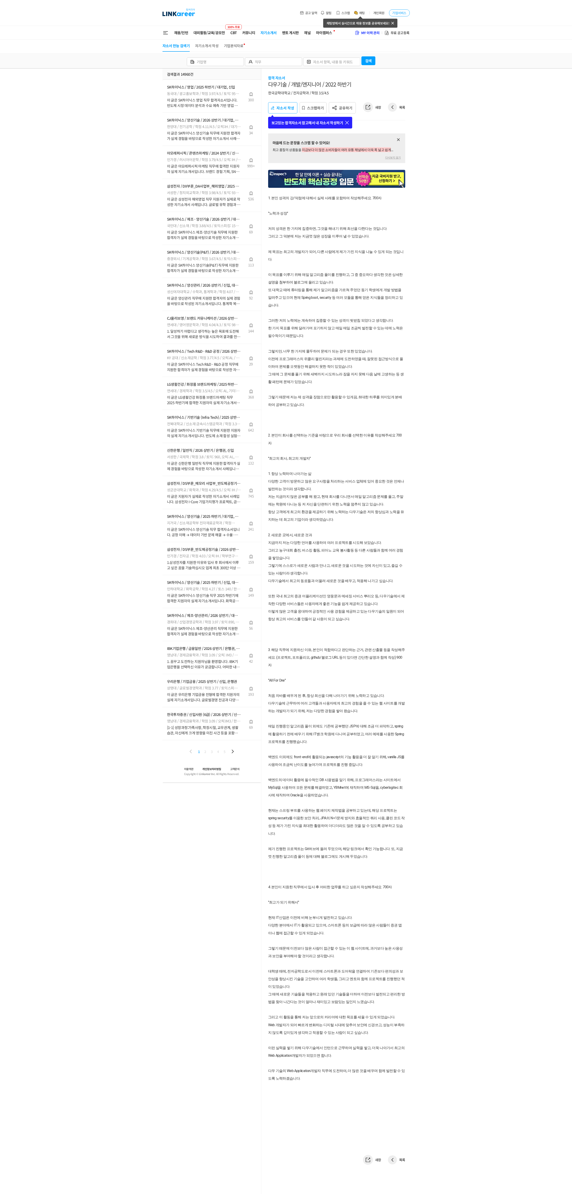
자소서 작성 (285, 108)
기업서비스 (399, 13)
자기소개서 (268, 32)
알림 (329, 13)
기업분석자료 (233, 45)
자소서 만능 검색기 (176, 45)
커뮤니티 (248, 32)
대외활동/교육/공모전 (209, 32)
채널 (307, 32)
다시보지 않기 (393, 157)
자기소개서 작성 (206, 45)
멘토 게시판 (290, 32)
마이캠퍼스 (324, 32)
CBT (233, 30)
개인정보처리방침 (211, 769)
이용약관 (189, 769)
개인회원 (379, 13)
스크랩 (345, 13)
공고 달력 (311, 13)
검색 (368, 60)
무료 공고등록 (400, 32)
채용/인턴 (181, 32)
